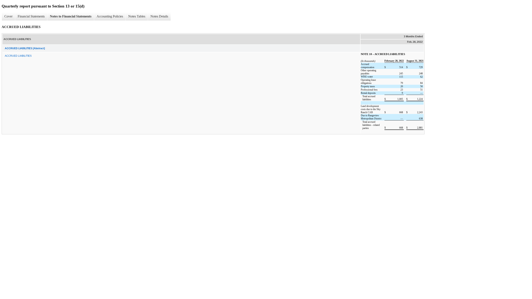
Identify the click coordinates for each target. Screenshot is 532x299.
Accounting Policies (110, 16)
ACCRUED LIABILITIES (18, 56)
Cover (8, 16)
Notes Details (159, 16)
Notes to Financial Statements (70, 16)
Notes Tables (136, 16)
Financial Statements (31, 16)
